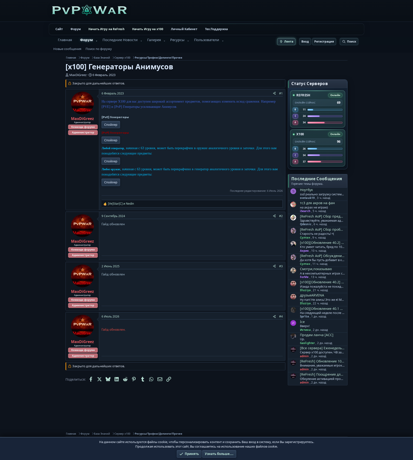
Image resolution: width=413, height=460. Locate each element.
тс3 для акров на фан (317, 203)
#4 (281, 316)
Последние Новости (120, 39)
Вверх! (305, 326)
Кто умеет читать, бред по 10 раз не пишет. (322, 247)
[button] (96, 41)
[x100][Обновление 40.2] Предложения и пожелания (322, 243)
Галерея (154, 39)
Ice (302, 322)
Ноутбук (306, 190)
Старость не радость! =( (317, 234)
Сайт (59, 29)
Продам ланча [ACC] (316, 335)
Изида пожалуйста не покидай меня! (322, 287)
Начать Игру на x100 (147, 29)
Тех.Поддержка (216, 29)
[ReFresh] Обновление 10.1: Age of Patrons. (322, 361)
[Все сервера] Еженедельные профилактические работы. (322, 348)
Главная (65, 39)
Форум (76, 29)
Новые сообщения (67, 49)
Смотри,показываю (316, 269)
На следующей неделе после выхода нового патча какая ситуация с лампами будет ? (322, 313)
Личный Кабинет (184, 29)
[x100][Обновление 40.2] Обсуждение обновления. (322, 282)
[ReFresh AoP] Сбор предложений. (322, 216)
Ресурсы (177, 39)
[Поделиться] (274, 93)
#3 (281, 266)
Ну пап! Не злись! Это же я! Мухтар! (322, 300)
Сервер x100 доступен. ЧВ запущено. (322, 352)
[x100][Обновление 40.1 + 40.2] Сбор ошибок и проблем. (322, 309)
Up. (302, 339)
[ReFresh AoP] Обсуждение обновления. (322, 256)
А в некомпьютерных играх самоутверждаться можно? (322, 273)
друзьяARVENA (312, 295)
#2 (281, 216)
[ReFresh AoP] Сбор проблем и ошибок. (322, 229)
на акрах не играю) (314, 207)
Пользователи (206, 39)
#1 (281, 93)
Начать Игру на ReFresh (106, 29)
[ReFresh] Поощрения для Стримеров (322, 374)
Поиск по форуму (99, 49)
